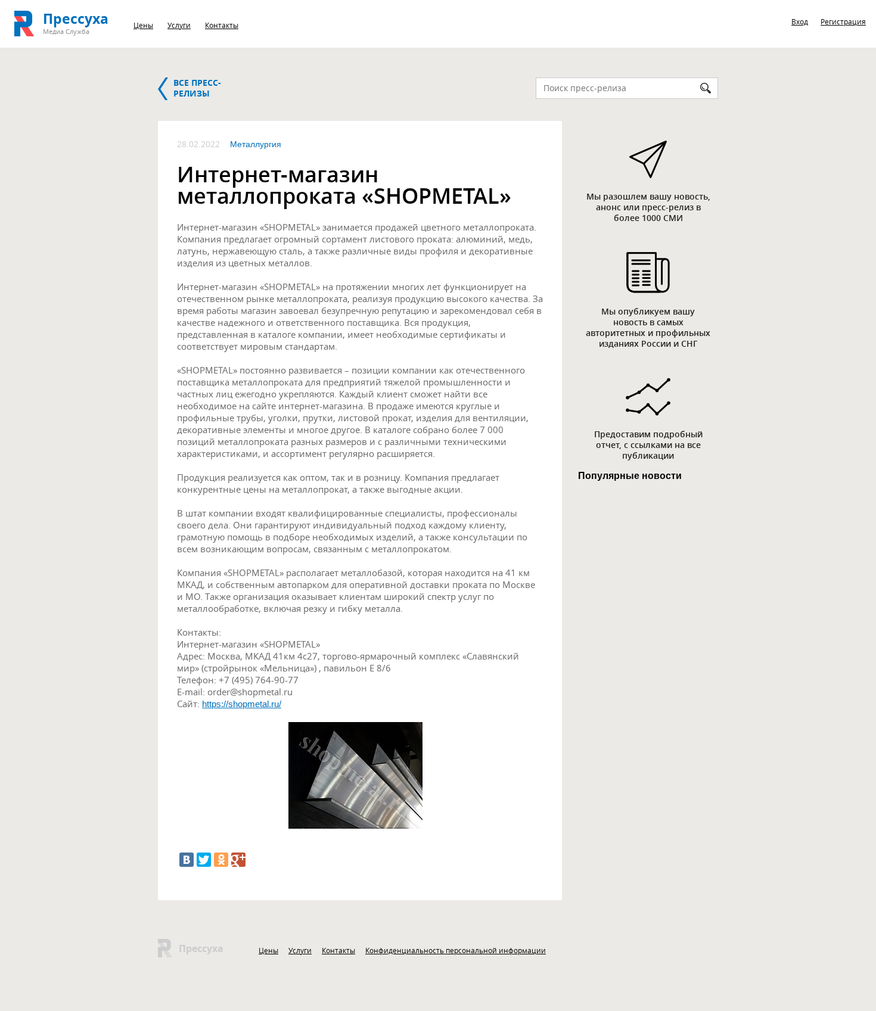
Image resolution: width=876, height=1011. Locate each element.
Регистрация (843, 21)
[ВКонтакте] (186, 860)
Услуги (179, 25)
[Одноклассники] (221, 860)
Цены (143, 25)
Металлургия (255, 144)
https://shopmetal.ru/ (241, 704)
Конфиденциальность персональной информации (455, 950)
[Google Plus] (238, 860)
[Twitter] (204, 860)
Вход (799, 21)
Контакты (221, 25)
